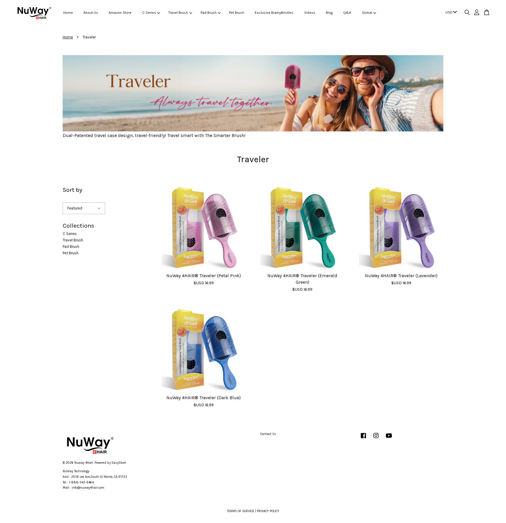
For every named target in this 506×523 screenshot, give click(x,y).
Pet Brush (236, 13)
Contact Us (268, 434)
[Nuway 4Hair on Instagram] (376, 439)
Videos (309, 13)
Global (367, 13)
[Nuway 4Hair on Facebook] (363, 439)
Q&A (347, 13)
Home (68, 13)
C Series (149, 13)
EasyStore (119, 463)
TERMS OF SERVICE (240, 511)
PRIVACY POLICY (268, 511)
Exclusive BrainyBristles (274, 13)
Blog (329, 13)
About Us (90, 13)
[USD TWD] (450, 12)
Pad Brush (209, 13)
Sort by (72, 189)
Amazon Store (120, 13)
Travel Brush (178, 13)
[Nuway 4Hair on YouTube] (389, 439)
